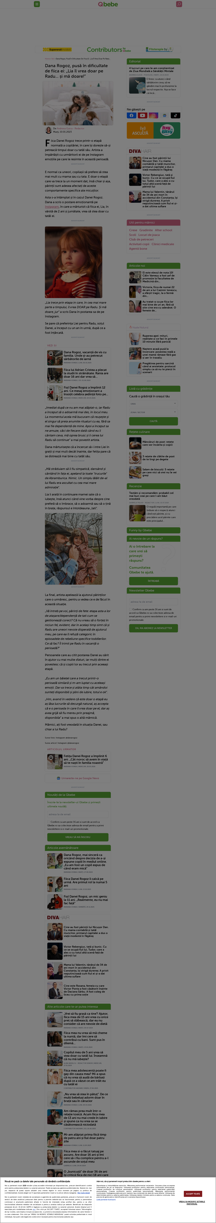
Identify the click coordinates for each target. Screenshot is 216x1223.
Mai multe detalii (83, 1193)
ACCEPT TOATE (193, 1194)
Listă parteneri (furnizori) (106, 1200)
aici (34, 1209)
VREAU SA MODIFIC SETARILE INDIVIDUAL (192, 1203)
